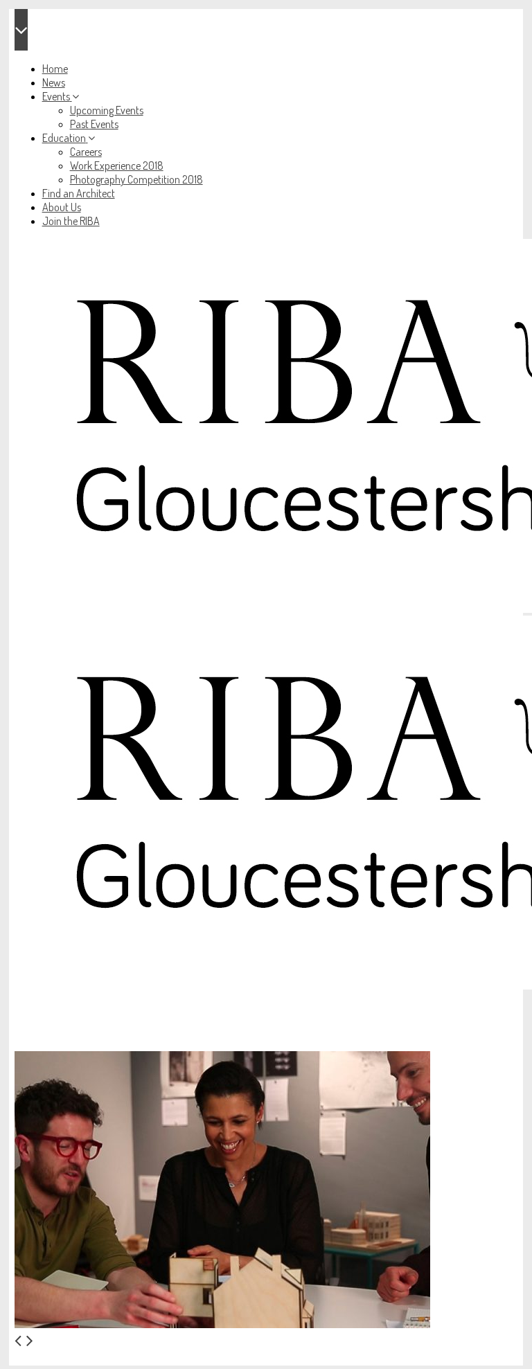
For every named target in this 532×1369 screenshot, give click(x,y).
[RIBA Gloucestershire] (266, 615)
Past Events (94, 124)
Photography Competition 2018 (136, 179)
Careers (86, 152)
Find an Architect (78, 193)
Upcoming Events (106, 110)
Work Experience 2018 (116, 165)
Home (55, 68)
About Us (61, 207)
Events (56, 96)
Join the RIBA (71, 221)
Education (64, 138)
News (53, 82)
